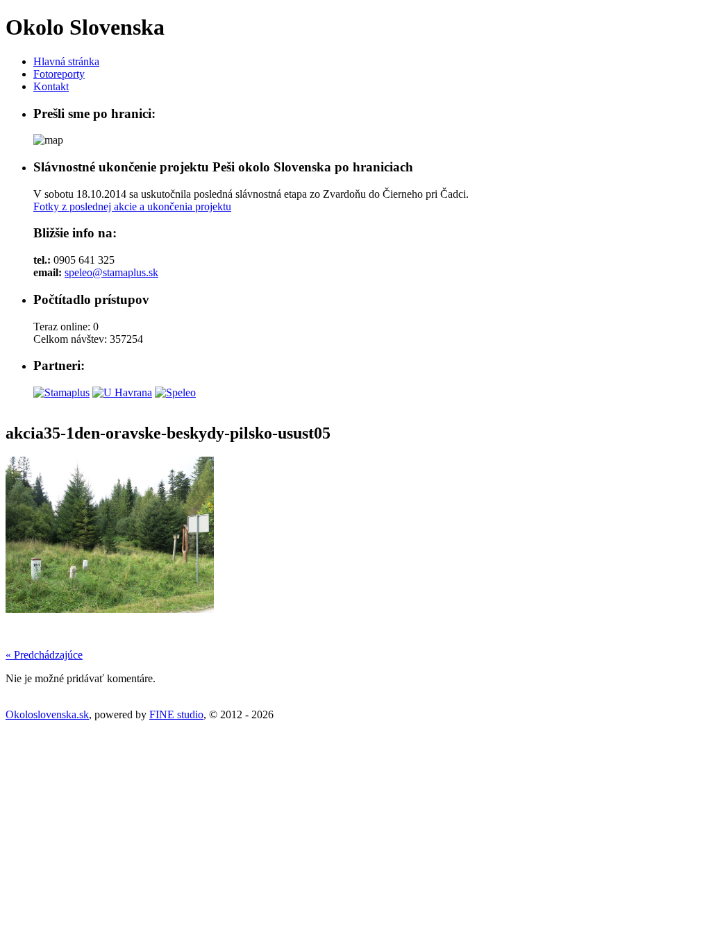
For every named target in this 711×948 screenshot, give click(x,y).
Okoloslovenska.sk (47, 714)
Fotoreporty (59, 74)
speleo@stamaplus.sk (111, 272)
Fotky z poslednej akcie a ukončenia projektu (132, 206)
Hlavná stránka (66, 61)
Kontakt (51, 86)
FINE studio (176, 714)
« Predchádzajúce (44, 655)
